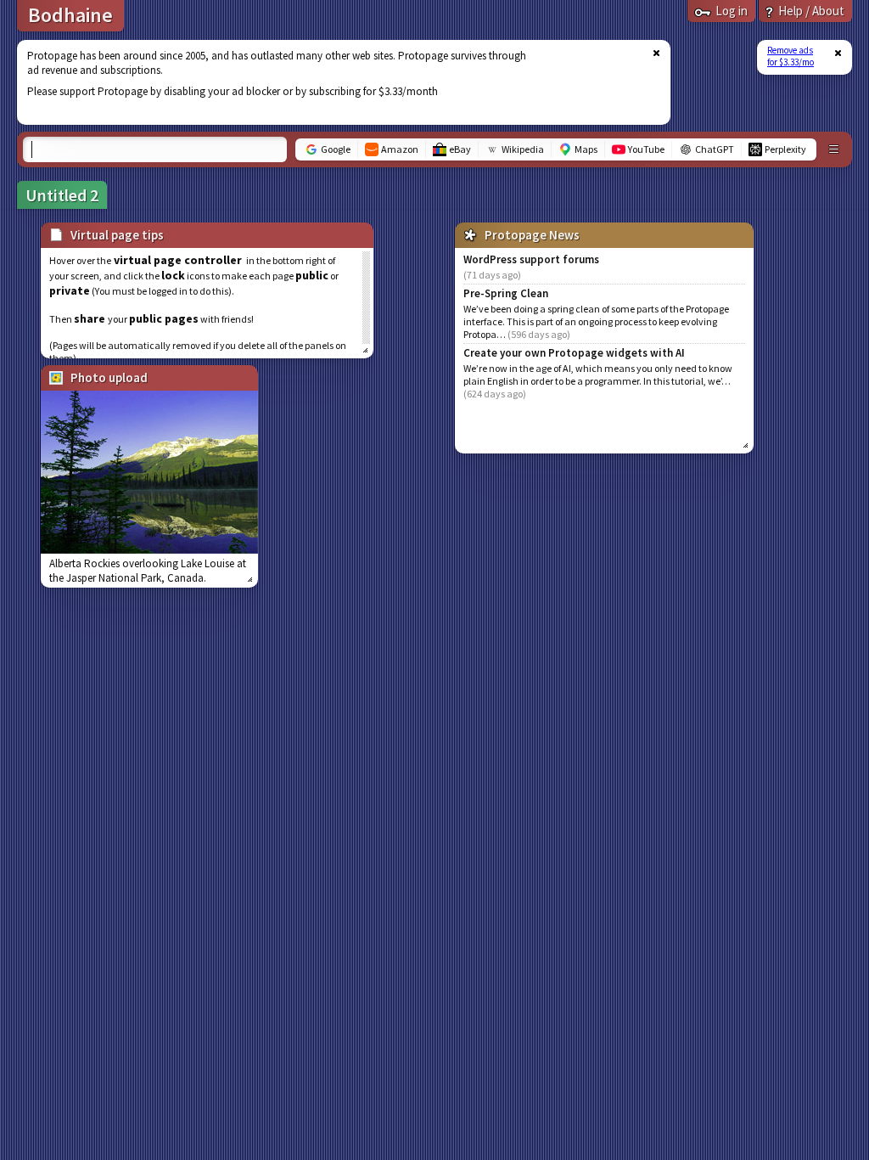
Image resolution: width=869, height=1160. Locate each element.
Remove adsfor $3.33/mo (790, 56)
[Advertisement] (333, 82)
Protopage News (532, 235)
